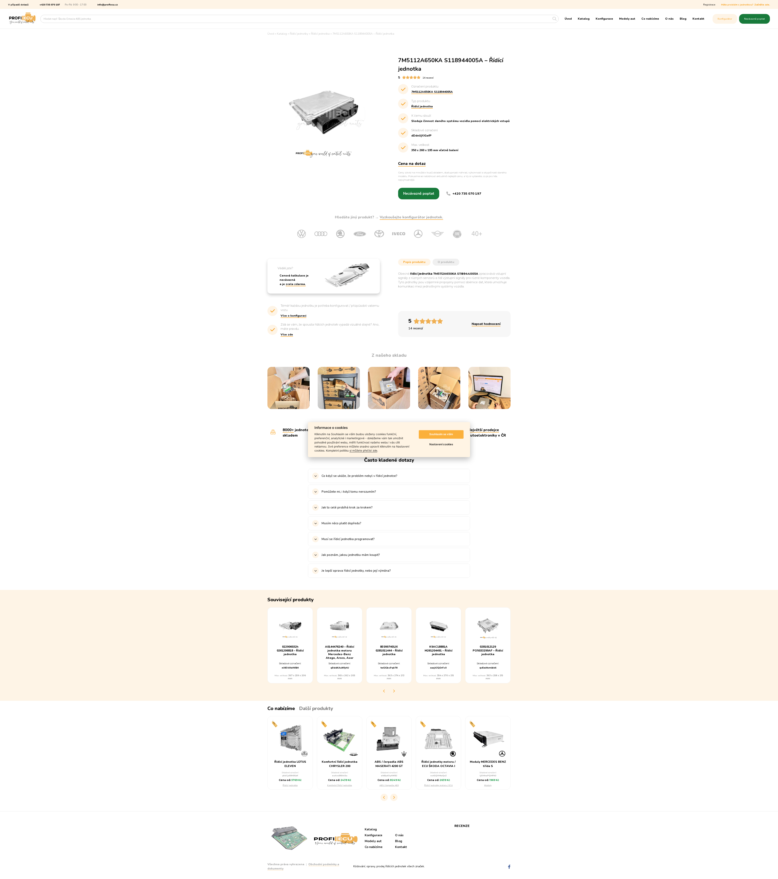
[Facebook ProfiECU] (509, 867)
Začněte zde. (762, 4)
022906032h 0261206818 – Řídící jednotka (290, 650)
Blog (683, 19)
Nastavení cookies (441, 444)
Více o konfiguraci (293, 316)
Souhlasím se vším (441, 434)
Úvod (568, 19)
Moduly (488, 785)
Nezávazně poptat (754, 18)
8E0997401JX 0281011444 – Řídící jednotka (389, 650)
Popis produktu (414, 262)
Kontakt (698, 19)
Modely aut (627, 19)
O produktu (446, 262)
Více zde (287, 334)
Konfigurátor (725, 18)
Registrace (709, 4)
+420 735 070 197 (50, 4)
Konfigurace (604, 19)
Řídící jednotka (290, 785)
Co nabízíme (650, 19)
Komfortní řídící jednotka (339, 785)
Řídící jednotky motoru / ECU (438, 785)
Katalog (584, 19)
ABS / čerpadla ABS (389, 785)
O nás (669, 19)
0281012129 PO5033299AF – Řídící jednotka (488, 650)
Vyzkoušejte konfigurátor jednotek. (411, 217)
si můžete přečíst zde (363, 450)
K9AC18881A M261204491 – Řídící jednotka (438, 650)
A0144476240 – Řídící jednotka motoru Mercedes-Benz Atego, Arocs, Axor (339, 652)
